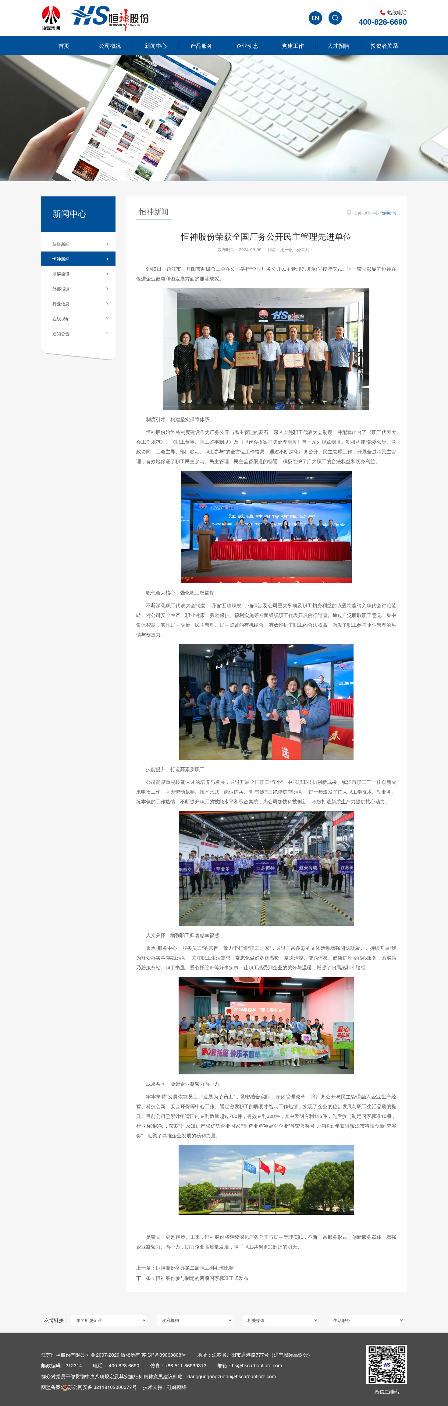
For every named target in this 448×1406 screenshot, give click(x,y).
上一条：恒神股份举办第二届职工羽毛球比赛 (185, 1267)
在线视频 (60, 318)
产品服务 (201, 45)
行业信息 (60, 304)
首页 (64, 45)
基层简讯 (60, 274)
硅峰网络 (177, 1386)
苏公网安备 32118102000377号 (102, 1386)
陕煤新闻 (60, 244)
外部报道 (60, 289)
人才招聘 (339, 45)
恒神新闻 (60, 259)
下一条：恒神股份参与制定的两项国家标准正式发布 (192, 1277)
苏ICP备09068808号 (163, 1354)
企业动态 (247, 45)
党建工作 (293, 45)
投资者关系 (384, 45)
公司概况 (110, 45)
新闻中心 (156, 45)
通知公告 (60, 333)
